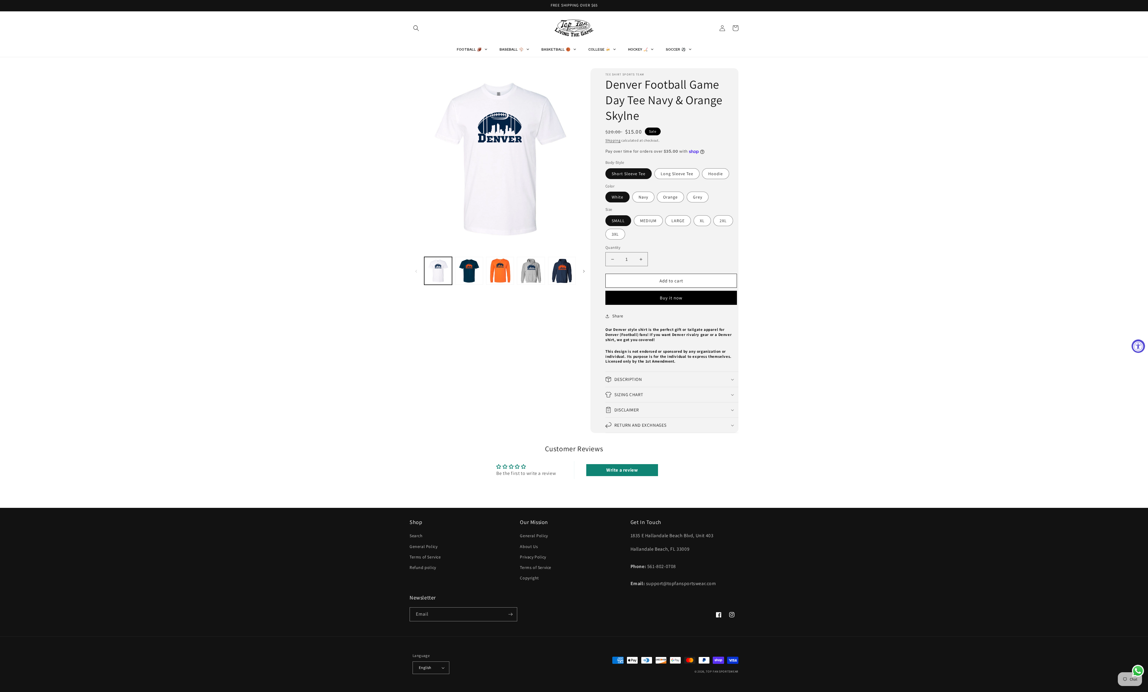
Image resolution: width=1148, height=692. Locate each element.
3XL (615, 234)
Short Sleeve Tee (628, 173)
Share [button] (617, 316)
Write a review (622, 470)
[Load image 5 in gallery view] (562, 271)
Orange (670, 197)
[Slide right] (583, 270)
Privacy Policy (533, 557)
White (617, 197)
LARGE (678, 220)
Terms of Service (425, 557)
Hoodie (715, 173)
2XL (723, 220)
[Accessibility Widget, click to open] (1138, 346)
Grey (697, 197)
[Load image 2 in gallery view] (469, 271)
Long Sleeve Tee (677, 173)
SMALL (618, 220)
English (425, 667)
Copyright (529, 578)
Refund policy (423, 567)
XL (702, 220)
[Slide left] (416, 270)
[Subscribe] (510, 614)
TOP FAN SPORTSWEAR (722, 671)
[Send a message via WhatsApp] (1138, 671)
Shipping (613, 140)
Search (416, 535)
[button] (416, 28)
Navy (643, 197)
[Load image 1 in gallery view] (438, 271)
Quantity (612, 247)
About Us (529, 546)
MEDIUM (648, 220)
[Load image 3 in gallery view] (500, 271)
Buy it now (671, 298)
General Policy (423, 546)
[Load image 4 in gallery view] (531, 271)
